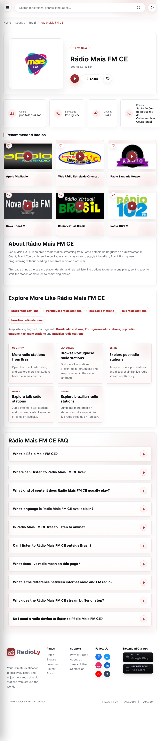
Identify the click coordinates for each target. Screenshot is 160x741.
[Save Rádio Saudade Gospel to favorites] (113, 145)
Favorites (52, 664)
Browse (51, 659)
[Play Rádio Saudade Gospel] (132, 156)
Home (7, 22)
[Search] (138, 7)
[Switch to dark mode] (152, 7)
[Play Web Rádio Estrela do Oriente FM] (80, 156)
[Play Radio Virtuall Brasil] (80, 205)
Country (20, 22)
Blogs (50, 673)
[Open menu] (8, 8)
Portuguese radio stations (64, 310)
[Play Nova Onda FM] (27, 205)
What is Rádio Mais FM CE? (35, 454)
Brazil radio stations (24, 310)
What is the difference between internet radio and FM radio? (63, 582)
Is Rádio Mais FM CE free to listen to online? (49, 527)
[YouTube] (98, 674)
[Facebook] (98, 657)
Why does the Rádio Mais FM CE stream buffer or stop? (58, 600)
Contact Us (77, 668)
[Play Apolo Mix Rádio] (27, 156)
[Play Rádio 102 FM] (132, 205)
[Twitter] (107, 657)
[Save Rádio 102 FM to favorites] (113, 195)
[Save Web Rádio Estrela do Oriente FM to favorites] (61, 145)
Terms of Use (78, 664)
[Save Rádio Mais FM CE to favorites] (107, 78)
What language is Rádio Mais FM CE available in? (53, 509)
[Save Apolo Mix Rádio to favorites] (9, 145)
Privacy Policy (79, 654)
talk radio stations (134, 310)
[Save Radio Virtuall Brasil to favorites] (61, 195)
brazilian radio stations (27, 320)
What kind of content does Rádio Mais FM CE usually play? (61, 490)
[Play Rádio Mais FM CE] (74, 78)
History (51, 668)
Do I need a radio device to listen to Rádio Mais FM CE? (58, 619)
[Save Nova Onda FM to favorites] (9, 195)
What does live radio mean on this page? (46, 564)
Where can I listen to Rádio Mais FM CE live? (49, 472)
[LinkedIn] (107, 665)
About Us (76, 659)
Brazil (32, 22)
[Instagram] (98, 665)
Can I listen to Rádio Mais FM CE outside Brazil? (52, 545)
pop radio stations (101, 310)
